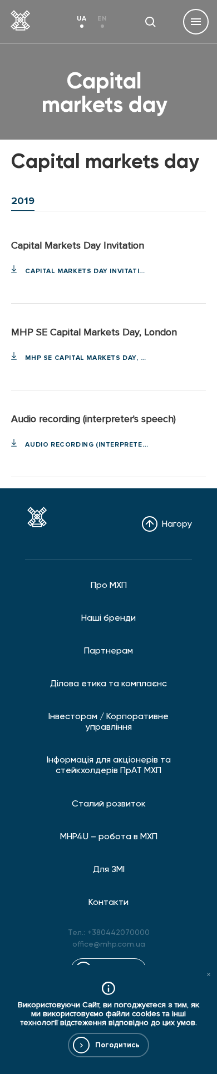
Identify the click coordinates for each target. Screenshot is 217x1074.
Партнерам (108, 650)
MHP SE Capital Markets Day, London (86, 358)
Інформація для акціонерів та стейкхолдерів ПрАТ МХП (109, 764)
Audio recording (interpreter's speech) (86, 445)
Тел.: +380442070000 (109, 932)
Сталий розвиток (109, 803)
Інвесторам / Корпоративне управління (108, 721)
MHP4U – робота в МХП (108, 836)
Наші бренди (108, 617)
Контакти (108, 902)
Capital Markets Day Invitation (86, 271)
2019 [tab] (22, 201)
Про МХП (109, 585)
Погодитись (117, 1045)
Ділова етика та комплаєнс (108, 683)
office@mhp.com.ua (108, 943)
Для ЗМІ (109, 869)
